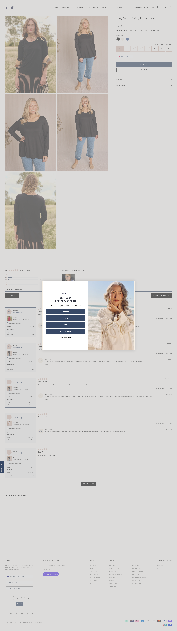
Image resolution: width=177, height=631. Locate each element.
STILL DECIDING (66, 331)
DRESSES (65, 311)
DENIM (65, 325)
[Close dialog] (132, 283)
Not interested (65, 338)
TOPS (66, 318)
